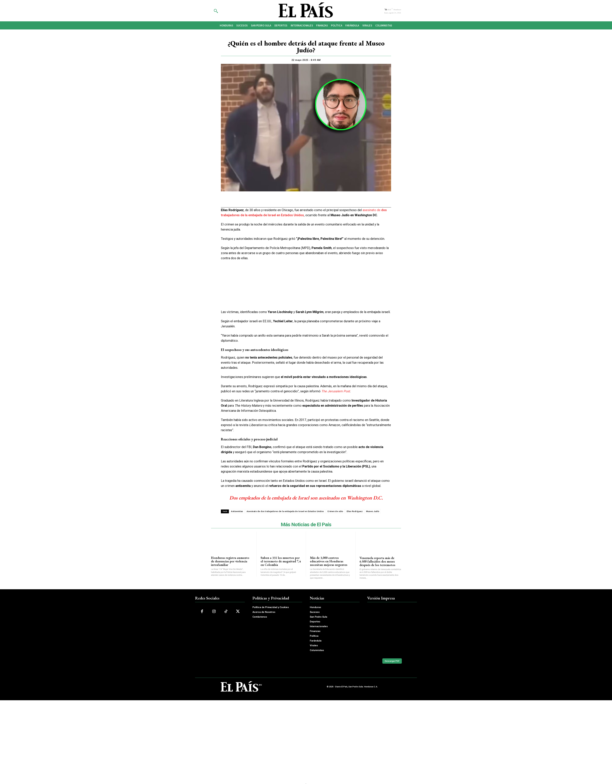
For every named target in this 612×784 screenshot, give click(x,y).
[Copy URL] (317, 201)
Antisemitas (237, 511)
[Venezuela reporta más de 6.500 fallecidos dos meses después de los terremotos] (380, 542)
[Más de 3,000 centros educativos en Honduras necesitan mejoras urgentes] (330, 542)
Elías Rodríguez (355, 511)
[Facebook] (287, 201)
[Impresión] (309, 201)
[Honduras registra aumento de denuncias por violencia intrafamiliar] (231, 542)
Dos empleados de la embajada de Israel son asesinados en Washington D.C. (306, 497)
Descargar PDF (392, 661)
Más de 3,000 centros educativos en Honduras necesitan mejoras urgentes (328, 561)
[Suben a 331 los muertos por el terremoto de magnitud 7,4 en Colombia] (281, 542)
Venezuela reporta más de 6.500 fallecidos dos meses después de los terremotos (377, 561)
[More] (324, 201)
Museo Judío (372, 511)
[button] (216, 11)
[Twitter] (295, 201)
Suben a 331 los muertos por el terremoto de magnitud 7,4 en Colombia (281, 561)
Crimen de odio (335, 511)
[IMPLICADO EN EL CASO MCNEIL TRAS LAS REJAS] (392, 630)
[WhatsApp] (302, 201)
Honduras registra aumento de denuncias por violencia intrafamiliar (230, 561)
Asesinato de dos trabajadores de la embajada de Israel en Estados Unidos (285, 511)
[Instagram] (214, 611)
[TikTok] (226, 611)
